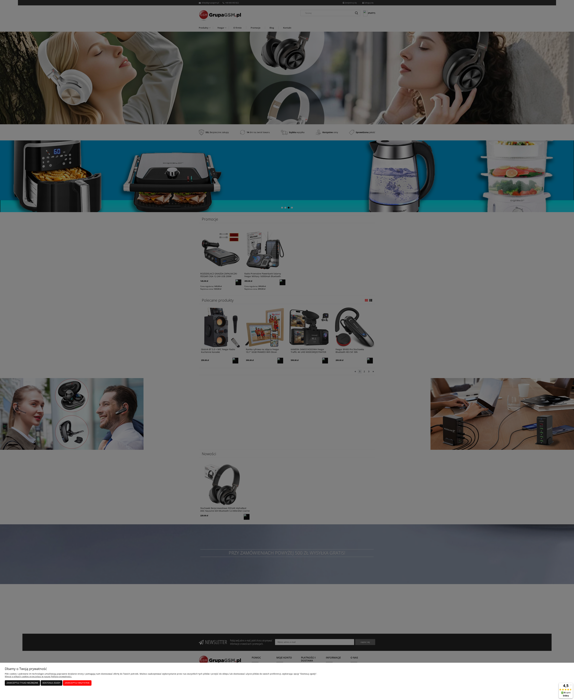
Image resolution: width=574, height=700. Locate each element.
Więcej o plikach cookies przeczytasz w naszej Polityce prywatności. (38, 676)
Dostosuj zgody (51, 683)
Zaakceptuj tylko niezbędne (22, 683)
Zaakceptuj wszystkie (77, 683)
